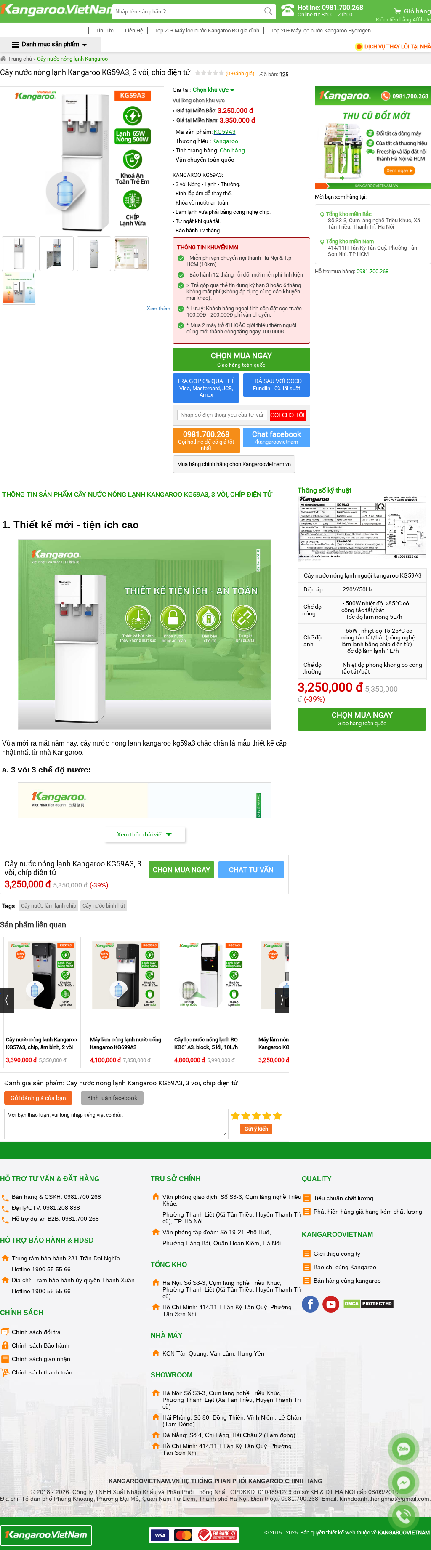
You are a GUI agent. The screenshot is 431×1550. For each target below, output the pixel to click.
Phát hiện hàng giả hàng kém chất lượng (368, 1211)
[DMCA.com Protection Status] (369, 1306)
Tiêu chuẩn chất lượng (343, 1198)
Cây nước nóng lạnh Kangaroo (72, 59)
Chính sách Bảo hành (40, 1345)
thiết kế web (340, 1532)
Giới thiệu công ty (337, 1253)
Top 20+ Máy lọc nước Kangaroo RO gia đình (206, 30)
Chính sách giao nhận (41, 1359)
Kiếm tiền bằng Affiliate (403, 19)
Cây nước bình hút (103, 906)
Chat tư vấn (251, 870)
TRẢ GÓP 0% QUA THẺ (206, 388)
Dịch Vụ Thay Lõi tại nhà (397, 46)
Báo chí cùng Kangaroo (345, 1267)
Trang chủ (19, 59)
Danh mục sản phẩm (50, 44)
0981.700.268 (372, 271)
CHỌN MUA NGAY (181, 870)
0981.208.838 (61, 1207)
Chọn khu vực (211, 89)
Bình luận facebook (112, 1098)
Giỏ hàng (416, 11)
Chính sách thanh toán (42, 1372)
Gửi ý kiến (256, 1129)
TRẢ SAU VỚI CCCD (276, 384)
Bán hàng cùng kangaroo (347, 1280)
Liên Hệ (133, 30)
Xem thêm (158, 309)
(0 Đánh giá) (240, 73)
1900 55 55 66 (51, 1269)
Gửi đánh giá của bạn (38, 1098)
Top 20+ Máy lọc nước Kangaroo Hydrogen (320, 30)
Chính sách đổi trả (36, 1332)
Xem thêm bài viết (140, 834)
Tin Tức (104, 30)
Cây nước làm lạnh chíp (48, 906)
